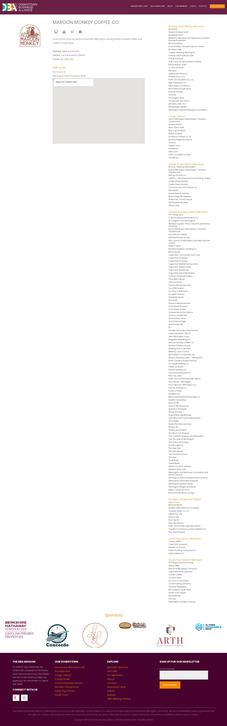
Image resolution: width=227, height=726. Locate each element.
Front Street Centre (177, 309)
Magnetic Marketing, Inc (180, 339)
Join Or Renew (217, 6)
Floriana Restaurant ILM (179, 303)
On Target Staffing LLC (179, 363)
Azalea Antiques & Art (178, 32)
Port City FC (174, 520)
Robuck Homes (176, 92)
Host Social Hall (176, 324)
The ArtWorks (174, 596)
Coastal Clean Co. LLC (179, 511)
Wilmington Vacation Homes (182, 602)
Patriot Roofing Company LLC (182, 550)
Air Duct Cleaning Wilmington (182, 167)
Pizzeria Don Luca (177, 76)
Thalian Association (178, 430)
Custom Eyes (175, 577)
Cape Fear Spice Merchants (182, 273)
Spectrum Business (178, 409)
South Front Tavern (177, 593)
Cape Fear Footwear (178, 258)
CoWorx (172, 142)
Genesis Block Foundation (181, 312)
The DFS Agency (176, 445)
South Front (61, 694)
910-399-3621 (66, 59)
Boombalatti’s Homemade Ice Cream (186, 46)
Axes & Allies (174, 565)
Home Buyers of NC (178, 64)
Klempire (173, 70)
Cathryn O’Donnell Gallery (181, 276)
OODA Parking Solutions (180, 584)
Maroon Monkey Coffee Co (181, 342)
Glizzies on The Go (177, 547)
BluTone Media (175, 43)
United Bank (174, 463)
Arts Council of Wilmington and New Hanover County (189, 241)
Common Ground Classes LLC (183, 187)
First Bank (173, 300)
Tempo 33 (173, 427)
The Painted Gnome (178, 454)
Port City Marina (176, 523)
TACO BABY (174, 421)
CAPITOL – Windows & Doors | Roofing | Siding (189, 178)
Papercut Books (176, 366)
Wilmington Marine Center (181, 484)
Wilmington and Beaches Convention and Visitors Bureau (188, 473)
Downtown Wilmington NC (70, 667)
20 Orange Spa (176, 214)
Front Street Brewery (178, 306)
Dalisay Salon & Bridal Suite (181, 55)
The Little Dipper (176, 451)
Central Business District (68, 683)
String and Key (175, 412)
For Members (181, 6)
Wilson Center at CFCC (179, 490)
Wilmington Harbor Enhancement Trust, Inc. (189, 478)
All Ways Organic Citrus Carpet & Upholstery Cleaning (189, 225)
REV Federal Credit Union (180, 89)
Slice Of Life (174, 403)
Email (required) (167, 669)
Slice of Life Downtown (179, 406)
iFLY (170, 327)
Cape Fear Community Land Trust (184, 255)
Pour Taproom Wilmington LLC (183, 385)
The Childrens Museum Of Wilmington (186, 436)
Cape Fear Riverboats (179, 270)
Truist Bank (174, 460)
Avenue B (173, 29)
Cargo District (63, 675)
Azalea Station (175, 124)
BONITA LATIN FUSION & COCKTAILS (184, 508)
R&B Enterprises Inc (177, 83)
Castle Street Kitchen (178, 181)
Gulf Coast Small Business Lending (185, 61)
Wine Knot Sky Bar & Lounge (181, 493)
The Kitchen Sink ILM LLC (179, 101)
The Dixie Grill (174, 448)
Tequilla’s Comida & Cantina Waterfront (187, 529)
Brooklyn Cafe (175, 49)
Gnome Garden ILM (178, 315)
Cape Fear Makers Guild (180, 267)
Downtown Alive (116, 687)
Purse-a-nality (175, 391)
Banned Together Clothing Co (183, 249)
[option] (19, 634)
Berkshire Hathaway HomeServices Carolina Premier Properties (189, 39)
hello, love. (173, 151)
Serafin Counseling (177, 400)
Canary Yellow (175, 541)
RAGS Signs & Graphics (179, 86)
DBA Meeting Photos (119, 698)
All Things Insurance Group (181, 562)
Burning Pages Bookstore (180, 139)
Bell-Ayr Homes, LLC (178, 175)
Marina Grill (174, 517)
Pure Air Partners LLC (178, 388)
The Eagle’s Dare (176, 98)
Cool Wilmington (176, 288)
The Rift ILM (173, 157)
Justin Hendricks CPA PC (180, 333)
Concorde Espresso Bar (180, 285)
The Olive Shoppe (177, 532)
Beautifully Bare (176, 35)
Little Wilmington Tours (179, 336)
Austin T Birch (175, 246)
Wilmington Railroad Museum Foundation (188, 110)
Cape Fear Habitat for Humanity (183, 264)
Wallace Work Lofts (177, 469)
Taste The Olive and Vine (180, 424)
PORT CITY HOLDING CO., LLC (181, 80)
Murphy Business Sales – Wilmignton (186, 357)
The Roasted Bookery (178, 202)
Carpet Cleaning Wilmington (182, 52)
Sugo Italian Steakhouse (180, 415)
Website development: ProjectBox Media (134, 720)
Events (193, 6)
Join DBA (112, 671)
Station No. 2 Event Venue (180, 199)
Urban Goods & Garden (180, 466)
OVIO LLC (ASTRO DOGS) (180, 154)
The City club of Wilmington (181, 439)
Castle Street (62, 679)
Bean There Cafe (176, 127)
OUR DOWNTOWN (157, 6)
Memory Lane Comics (179, 351)
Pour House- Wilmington (180, 382)
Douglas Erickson (177, 294)
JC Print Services (176, 67)
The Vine (172, 457)
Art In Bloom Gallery (178, 234)
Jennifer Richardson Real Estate (183, 330)
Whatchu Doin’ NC (177, 104)
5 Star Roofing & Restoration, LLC (183, 217)
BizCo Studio (174, 252)
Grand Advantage (177, 321)
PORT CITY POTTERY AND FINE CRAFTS (184, 379)
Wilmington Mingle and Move (182, 487)
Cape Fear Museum (178, 544)
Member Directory (139, 6)
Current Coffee (175, 574)
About (170, 6)
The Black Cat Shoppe (179, 433)
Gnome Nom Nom (177, 318)
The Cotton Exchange (179, 442)
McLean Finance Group (179, 345)
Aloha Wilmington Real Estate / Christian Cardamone (187, 120)
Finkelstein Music (176, 297)
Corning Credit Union (178, 291)
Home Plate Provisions (179, 193)
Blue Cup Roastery (177, 130)
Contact (203, 6)
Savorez (172, 95)
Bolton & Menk (175, 133)
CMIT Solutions (175, 282)
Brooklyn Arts (62, 671)
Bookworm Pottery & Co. (180, 136)
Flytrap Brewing (176, 58)
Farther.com (174, 145)
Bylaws (111, 694)
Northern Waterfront (67, 687)
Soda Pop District (65, 691)
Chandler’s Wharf (177, 279)
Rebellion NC (174, 394)
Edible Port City (175, 514)
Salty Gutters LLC (176, 553)
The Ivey (172, 599)
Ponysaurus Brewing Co (180, 373)
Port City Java (175, 376)
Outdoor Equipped (177, 587)
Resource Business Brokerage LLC (184, 397)
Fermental (173, 148)
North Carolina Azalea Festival (182, 360)
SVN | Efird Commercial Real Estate (184, 418)
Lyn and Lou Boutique (179, 580)
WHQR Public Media (177, 107)
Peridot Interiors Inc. (178, 370)
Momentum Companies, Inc (182, 354)
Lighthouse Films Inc (178, 73)
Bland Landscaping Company (183, 568)
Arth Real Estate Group (179, 237)
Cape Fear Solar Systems (180, 571)
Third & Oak (174, 205)
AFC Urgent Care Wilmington (182, 221)
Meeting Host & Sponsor (180, 348)
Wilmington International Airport (183, 481)
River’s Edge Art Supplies (180, 196)
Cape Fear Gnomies (178, 261)
